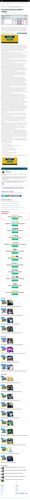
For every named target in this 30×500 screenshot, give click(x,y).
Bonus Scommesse (3, 338)
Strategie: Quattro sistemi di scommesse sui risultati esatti (13, 479)
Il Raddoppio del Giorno (4, 426)
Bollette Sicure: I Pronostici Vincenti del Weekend (8, 462)
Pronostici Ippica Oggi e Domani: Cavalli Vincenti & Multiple (10, 417)
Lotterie (2, 376)
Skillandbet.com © (13, 498)
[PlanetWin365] (15, 291)
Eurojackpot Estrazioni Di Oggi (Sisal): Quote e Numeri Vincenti (10, 382)
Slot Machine (2, 491)
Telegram (16, 491)
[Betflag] (15, 229)
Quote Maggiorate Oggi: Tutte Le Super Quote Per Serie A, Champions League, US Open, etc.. (14, 436)
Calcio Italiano (3, 447)
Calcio (2, 420)
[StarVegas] (15, 243)
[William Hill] (15, 277)
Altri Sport (2, 411)
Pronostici (2, 487)
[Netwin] (15, 284)
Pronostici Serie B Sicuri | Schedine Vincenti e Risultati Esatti (10, 453)
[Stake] (15, 250)
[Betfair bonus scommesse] (9, 43)
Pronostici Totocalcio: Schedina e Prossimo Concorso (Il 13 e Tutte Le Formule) (13, 444)
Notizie (2, 494)
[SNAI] (15, 236)
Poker (1, 492)
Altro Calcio (2, 300)
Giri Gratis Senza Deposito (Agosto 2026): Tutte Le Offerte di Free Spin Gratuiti (13, 353)
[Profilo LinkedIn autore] (2, 184)
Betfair (2, 50)
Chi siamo (16, 487)
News (2, 1)
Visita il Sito (15, 218)
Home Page (2, 486)
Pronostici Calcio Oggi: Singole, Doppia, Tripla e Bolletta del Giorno (11, 306)
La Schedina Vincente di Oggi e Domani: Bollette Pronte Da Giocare (11, 332)
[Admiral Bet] (15, 222)
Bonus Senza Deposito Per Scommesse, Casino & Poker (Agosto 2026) (12, 315)
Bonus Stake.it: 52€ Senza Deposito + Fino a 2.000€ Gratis (10, 362)
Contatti (16, 486)
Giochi (1, 493)
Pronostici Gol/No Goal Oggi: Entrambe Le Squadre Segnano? (10, 400)
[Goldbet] (15, 257)
